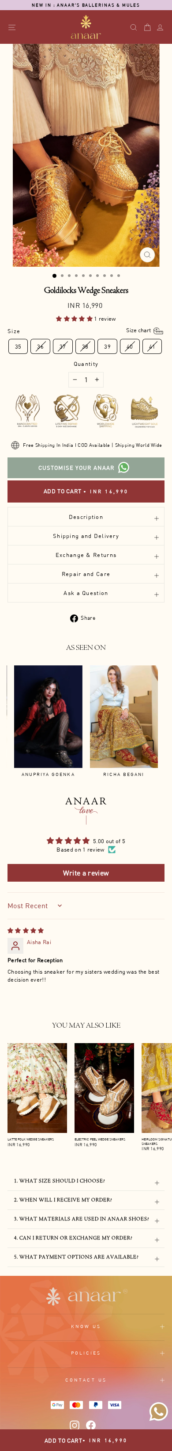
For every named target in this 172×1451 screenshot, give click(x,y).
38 (85, 346)
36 (40, 346)
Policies (86, 1352)
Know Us (86, 1326)
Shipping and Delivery (86, 535)
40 (130, 346)
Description (86, 516)
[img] (25, 930)
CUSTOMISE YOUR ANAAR (76, 467)
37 (63, 346)
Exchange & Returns (86, 554)
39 (107, 346)
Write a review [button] (86, 872)
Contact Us (86, 1379)
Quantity (86, 363)
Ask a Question (86, 592)
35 (18, 346)
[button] (75, 318)
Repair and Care (86, 573)
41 (152, 346)
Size (79, 330)
